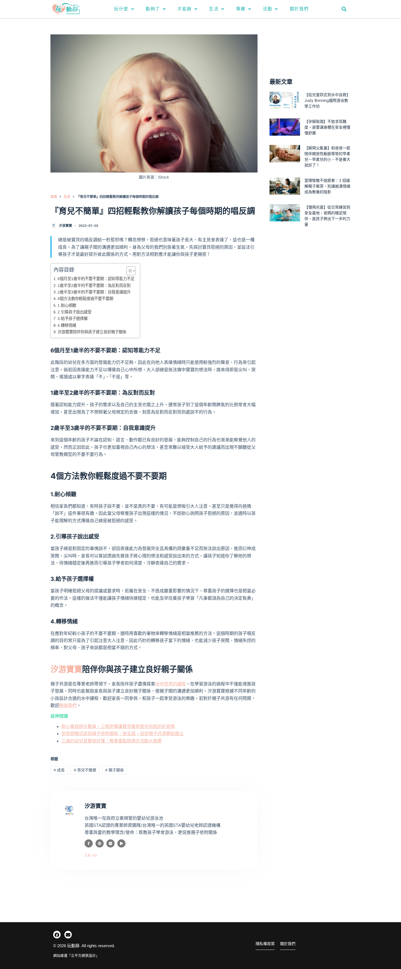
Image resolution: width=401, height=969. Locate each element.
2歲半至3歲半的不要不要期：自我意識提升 (94, 292)
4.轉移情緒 (67, 325)
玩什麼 (121, 9)
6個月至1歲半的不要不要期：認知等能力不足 (96, 279)
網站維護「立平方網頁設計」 (76, 955)
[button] (344, 8)
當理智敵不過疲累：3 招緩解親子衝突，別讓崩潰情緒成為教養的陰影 (327, 186)
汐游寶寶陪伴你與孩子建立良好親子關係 (92, 332)
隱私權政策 (265, 943)
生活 (214, 9)
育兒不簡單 (85, 770)
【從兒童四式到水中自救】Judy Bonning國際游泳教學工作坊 (327, 100)
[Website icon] (99, 843)
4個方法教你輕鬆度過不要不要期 (85, 298)
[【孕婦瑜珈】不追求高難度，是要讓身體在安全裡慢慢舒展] (285, 127)
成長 (59, 770)
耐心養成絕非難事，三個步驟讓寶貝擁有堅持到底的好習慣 (118, 726)
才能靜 (184, 9)
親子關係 (114, 770)
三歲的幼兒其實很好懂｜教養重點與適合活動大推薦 (111, 741)
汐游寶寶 (66, 669)
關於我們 (299, 9)
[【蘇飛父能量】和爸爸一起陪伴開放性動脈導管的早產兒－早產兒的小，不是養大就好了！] (285, 153)
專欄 (241, 9)
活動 (267, 9)
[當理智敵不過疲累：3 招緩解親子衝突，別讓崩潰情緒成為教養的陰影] (285, 186)
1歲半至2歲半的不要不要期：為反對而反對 (94, 285)
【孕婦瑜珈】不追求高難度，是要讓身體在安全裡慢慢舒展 (327, 127)
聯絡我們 (68, 705)
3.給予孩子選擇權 (73, 318)
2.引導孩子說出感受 (74, 312)
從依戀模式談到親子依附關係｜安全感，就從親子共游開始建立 (122, 733)
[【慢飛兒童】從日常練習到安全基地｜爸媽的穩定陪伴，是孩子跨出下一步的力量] (285, 212)
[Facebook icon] (89, 843)
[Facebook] (57, 934)
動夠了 (153, 9)
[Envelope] (68, 934)
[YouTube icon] (121, 843)
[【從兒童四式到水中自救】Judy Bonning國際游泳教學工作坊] (285, 100)
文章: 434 (91, 855)
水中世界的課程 (170, 684)
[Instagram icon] (110, 843)
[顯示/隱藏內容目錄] (128, 270)
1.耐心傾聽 (67, 305)
